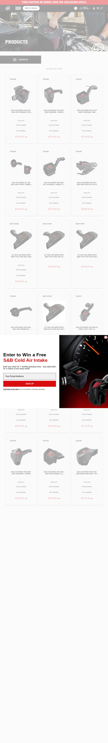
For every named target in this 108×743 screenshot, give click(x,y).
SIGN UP (30, 384)
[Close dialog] (105, 337)
